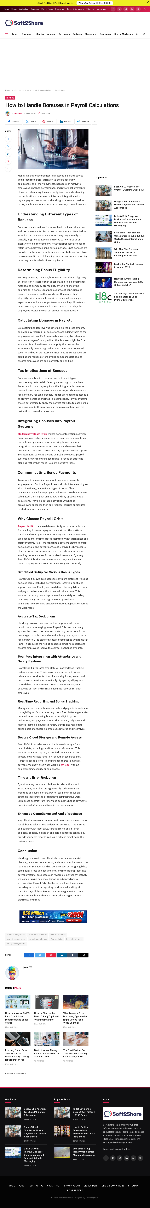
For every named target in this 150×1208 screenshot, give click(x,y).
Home (6, 9)
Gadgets (77, 34)
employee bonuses (38, 934)
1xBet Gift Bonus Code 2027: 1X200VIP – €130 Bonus (84, 1112)
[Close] (148, 2)
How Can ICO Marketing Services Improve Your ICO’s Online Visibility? (128, 281)
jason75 (18, 113)
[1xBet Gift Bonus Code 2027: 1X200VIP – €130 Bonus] (62, 1112)
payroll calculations (16, 939)
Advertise (35, 9)
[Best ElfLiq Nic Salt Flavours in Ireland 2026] (104, 267)
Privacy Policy (47, 9)
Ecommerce (105, 34)
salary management (16, 944)
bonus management (16, 934)
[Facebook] (8, 139)
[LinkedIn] (8, 154)
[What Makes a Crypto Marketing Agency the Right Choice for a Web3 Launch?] (75, 1002)
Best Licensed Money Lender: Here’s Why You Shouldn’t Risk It (46, 1053)
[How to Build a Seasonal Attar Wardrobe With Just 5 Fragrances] (62, 1131)
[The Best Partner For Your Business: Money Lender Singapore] (75, 1039)
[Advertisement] (75, 63)
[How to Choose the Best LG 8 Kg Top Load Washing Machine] (46, 1002)
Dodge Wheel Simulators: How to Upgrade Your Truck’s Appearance (129, 204)
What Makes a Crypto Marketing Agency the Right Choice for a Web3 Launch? (75, 1018)
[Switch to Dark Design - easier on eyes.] (144, 9)
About (14, 9)
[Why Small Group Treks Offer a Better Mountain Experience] (62, 1152)
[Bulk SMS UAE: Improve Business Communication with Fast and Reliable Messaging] (104, 220)
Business (26, 34)
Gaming (40, 34)
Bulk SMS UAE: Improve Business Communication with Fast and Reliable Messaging (127, 221)
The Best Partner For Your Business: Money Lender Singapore (75, 1053)
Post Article (101, 9)
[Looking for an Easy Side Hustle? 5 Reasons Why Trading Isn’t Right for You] (17, 1039)
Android (51, 34)
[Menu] (6, 34)
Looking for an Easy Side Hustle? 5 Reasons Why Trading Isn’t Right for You (17, 1055)
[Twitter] (8, 146)
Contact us (23, 9)
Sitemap (90, 9)
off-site (65, 764)
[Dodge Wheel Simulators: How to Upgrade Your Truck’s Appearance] (104, 205)
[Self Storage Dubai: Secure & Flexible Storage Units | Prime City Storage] (104, 297)
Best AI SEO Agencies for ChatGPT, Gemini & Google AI (129, 188)
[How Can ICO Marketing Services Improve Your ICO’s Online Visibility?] (104, 282)
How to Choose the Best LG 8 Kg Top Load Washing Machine (46, 1016)
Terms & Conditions (75, 9)
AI (137, 34)
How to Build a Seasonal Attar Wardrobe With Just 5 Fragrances (84, 1132)
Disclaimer (60, 9)
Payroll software (74, 939)
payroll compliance (38, 939)
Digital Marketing (123, 34)
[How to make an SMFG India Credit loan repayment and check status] (17, 1002)
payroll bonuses (58, 934)
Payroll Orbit (57, 939)
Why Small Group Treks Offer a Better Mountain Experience (84, 1151)
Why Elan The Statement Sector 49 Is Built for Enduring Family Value (126, 252)
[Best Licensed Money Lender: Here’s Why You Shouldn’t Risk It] (46, 1039)
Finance (10, 98)
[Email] (8, 169)
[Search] (144, 34)
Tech (14, 34)
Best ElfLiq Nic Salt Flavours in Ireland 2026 (128, 265)
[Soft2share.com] (24, 23)
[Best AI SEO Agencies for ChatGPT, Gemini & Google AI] (104, 190)
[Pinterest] (8, 161)
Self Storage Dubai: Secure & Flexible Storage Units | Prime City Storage (129, 296)
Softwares (64, 34)
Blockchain (90, 34)
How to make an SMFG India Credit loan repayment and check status (17, 1018)
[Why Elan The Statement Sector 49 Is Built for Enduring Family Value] (104, 253)
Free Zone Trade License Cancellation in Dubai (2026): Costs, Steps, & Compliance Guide (129, 237)
